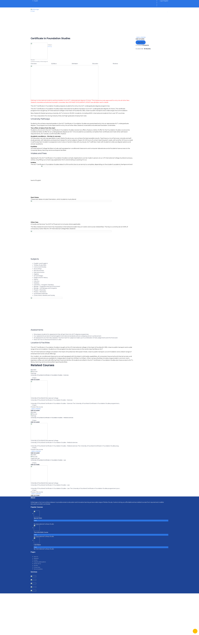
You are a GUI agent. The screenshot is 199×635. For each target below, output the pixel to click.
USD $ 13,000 (140, 39)
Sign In (16, 632)
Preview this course (37, 407)
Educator (95, 63)
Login (161, 1)
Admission (75, 63)
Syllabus (54, 63)
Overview (34, 63)
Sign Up (11, 632)
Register (165, 1)
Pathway (50, 46)
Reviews (115, 63)
